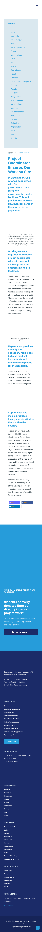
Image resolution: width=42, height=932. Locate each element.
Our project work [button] (9, 827)
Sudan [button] (6, 852)
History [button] (6, 799)
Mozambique (16, 55)
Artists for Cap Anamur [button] (11, 722)
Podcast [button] (7, 883)
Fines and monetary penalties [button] (13, 732)
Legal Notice (16, 927)
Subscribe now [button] (9, 906)
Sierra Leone (16, 70)
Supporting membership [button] (12, 709)
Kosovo (14, 66)
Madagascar (16, 108)
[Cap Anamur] (12, 5)
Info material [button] (8, 880)
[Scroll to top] (38, 927)
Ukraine (14, 119)
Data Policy (26, 927)
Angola (14, 138)
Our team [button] (7, 809)
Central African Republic (21, 81)
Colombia (15, 123)
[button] (37, 5)
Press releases (17, 100)
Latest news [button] (8, 870)
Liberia (13, 59)
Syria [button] (6, 830)
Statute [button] (6, 802)
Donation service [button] (9, 735)
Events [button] (6, 887)
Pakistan (14, 89)
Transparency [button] (8, 796)
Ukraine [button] (6, 833)
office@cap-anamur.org (18, 685)
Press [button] (6, 874)
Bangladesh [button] (8, 840)
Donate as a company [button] (11, 715)
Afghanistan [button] (8, 836)
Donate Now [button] (19, 632)
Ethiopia (14, 93)
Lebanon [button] (7, 843)
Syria (13, 62)
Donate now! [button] (12, 741)
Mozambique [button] (8, 846)
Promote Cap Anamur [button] (11, 728)
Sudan (13, 32)
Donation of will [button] (9, 712)
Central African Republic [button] (12, 856)
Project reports (17, 112)
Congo (13, 51)
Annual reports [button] (9, 877)
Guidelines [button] (7, 793)
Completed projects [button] (11, 859)
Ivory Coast (16, 115)
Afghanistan (16, 127)
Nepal (13, 74)
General (14, 85)
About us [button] (7, 789)
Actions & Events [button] (9, 725)
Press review (16, 40)
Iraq (12, 43)
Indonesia (15, 36)
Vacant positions (18, 47)
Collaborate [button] (8, 806)
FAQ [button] (5, 812)
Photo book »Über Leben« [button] (12, 719)
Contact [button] (6, 815)
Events (13, 134)
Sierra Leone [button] (8, 849)
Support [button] (7, 706)
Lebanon (14, 78)
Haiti (13, 130)
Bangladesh (15, 96)
